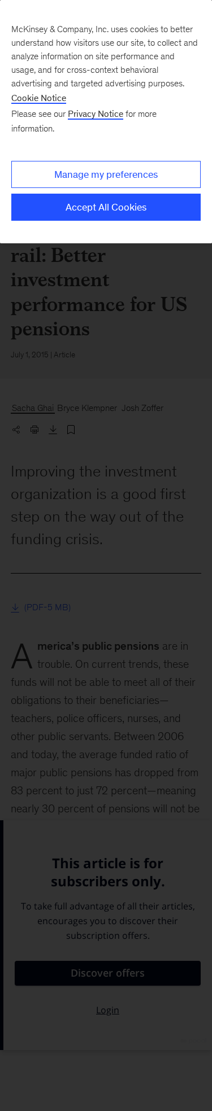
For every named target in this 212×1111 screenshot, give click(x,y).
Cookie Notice (38, 98)
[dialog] (106, 121)
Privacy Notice (95, 114)
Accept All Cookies (106, 207)
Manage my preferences (106, 174)
